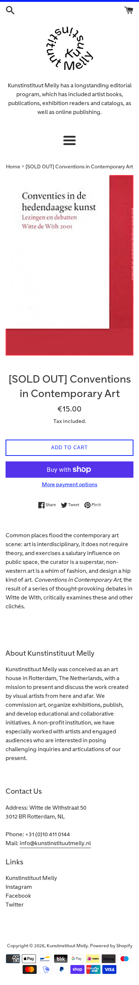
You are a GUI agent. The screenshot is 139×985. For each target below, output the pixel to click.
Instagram (19, 887)
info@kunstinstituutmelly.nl (55, 843)
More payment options (69, 484)
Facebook (18, 896)
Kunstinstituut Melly (31, 878)
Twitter (15, 904)
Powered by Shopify (111, 946)
